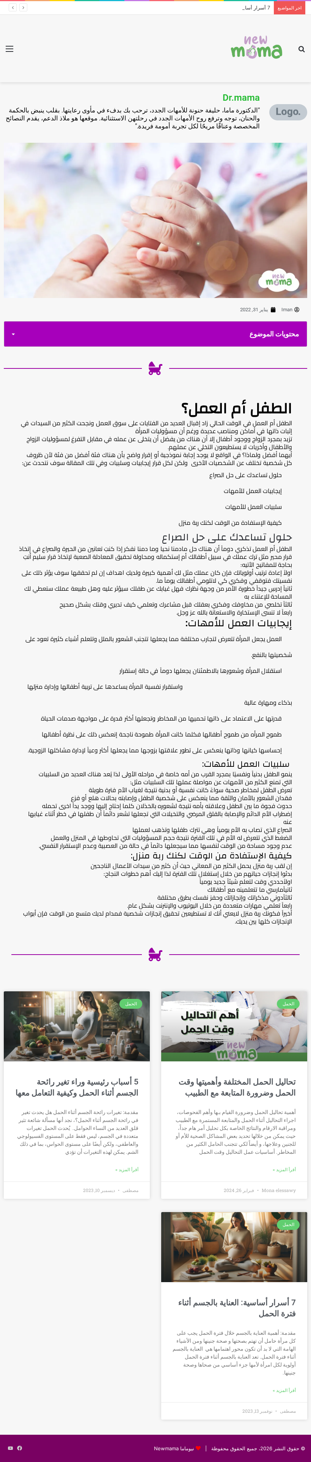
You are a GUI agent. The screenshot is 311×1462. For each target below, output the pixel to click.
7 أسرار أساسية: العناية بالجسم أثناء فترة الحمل (219, 8)
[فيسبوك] (19, 1448)
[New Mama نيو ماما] (256, 48)
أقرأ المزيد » (284, 1169)
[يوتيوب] (10, 1448)
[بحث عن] (301, 51)
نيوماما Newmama (174, 1448)
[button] (13, 334)
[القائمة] (9, 51)
